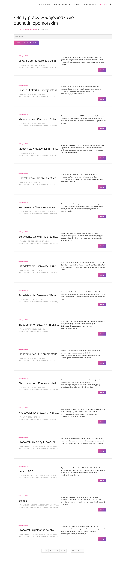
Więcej (102, 69)
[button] (111, 4)
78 (73, 551)
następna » (79, 551)
